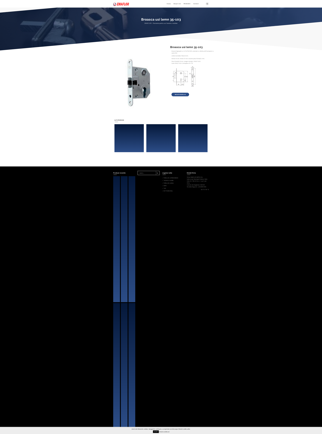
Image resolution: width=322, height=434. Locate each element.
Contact (196, 3)
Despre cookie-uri (164, 431)
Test (165, 188)
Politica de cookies (169, 183)
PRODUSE (187, 3)
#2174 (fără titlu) (168, 191)
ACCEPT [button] (156, 431)
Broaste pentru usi (180, 94)
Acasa (169, 3)
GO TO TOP (204, 189)
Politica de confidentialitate (171, 178)
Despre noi (177, 3)
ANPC (165, 185)
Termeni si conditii (168, 180)
